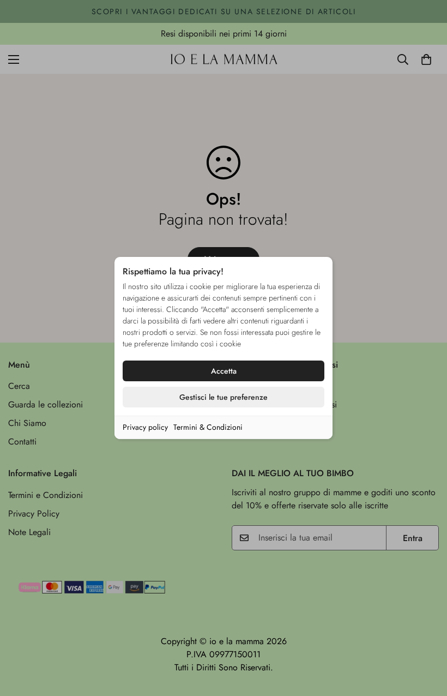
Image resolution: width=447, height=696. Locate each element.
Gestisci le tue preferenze (223, 397)
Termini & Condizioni (208, 427)
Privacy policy (145, 427)
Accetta (224, 370)
